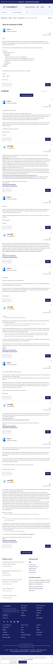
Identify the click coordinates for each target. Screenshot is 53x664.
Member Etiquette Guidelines (36, 588)
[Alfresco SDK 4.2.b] (49, 91)
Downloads (38, 613)
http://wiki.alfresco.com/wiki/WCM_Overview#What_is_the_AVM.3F (15, 251)
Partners (22, 632)
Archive (7, 76)
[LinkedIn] (14, 621)
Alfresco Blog (5, 566)
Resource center (39, 608)
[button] (3, 84)
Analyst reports (24, 610)
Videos (37, 615)
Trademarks (33, 650)
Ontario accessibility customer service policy (19, 651)
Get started (21, 1)
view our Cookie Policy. (28, 659)
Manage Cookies (13, 662)
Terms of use (16, 650)
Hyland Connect (4, 18)
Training (38, 629)
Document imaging (6, 637)
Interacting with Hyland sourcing (35, 651)
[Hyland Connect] (9, 7)
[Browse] (49, 7)
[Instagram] (11, 621)
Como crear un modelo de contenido (9, 595)
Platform (10, 18)
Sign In (42, 7)
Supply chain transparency (41, 650)
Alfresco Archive (21, 18)
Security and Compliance (24, 650)
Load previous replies (26, 95)
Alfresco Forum (5, 584)
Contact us (5, 615)
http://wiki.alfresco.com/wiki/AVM (35, 251)
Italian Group (32, 570)
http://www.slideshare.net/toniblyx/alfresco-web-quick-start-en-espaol (15, 420)
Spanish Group (32, 568)
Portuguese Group (33, 566)
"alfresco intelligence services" (8, 588)
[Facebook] (4, 621)
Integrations (23, 615)
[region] (26, 659)
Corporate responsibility (26, 634)
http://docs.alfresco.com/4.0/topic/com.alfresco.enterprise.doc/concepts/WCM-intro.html (19, 175)
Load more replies (26, 552)
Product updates (39, 618)
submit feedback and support (32, 1)
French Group (32, 565)
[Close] (51, 657)
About (22, 629)
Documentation (39, 632)
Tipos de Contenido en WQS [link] (31, 18)
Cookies (10, 650)
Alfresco (15, 18)
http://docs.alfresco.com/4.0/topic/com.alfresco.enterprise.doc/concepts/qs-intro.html (19, 176)
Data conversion (6, 634)
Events (37, 627)
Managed (4, 629)
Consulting (5, 632)
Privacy (6, 650)
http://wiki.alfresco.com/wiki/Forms (27, 534)
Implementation (6, 627)
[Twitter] (7, 621)
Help (37, 7)
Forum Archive (6, 79)
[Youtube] (17, 621)
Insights (22, 613)
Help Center (32, 590)
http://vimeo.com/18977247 (7, 418)
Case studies (23, 608)
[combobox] (20, 12)
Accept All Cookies (22, 662)
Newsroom (23, 637)
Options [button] (49, 18)
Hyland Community (30, 7)
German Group (32, 572)
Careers (22, 627)
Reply (48, 84)
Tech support (38, 634)
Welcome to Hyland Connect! (36, 587)
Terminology (38, 610)
